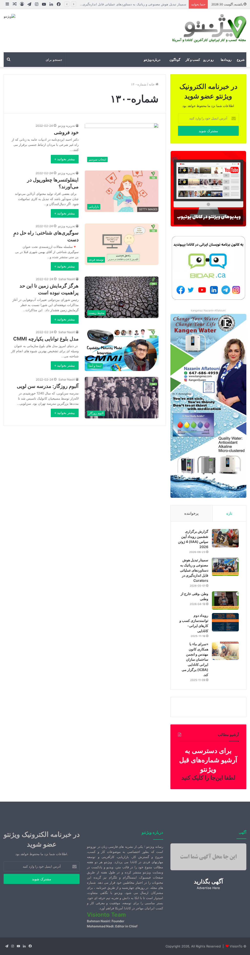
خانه (152, 84)
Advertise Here (208, 888)
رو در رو (208, 60)
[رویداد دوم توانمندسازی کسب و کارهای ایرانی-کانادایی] (225, 622)
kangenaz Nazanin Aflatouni (208, 310)
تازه (229, 513)
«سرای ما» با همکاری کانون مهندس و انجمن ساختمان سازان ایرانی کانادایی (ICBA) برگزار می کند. (195, 659)
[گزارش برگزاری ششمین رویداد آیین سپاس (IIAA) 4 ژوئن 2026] (225, 538)
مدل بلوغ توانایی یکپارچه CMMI (46, 339)
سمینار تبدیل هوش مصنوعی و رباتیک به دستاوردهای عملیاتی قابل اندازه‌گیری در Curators (194, 570)
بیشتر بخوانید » (64, 159)
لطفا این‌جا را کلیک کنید (208, 777)
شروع (241, 60)
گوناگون (174, 60)
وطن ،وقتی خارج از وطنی (169, 4)
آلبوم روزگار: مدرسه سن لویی (48, 386)
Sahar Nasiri (66, 279)
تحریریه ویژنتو (66, 125)
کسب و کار (193, 60)
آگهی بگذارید (208, 881)
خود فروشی (66, 132)
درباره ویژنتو (152, 60)
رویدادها (226, 60)
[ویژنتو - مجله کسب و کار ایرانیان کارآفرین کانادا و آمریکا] (208, 28)
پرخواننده (191, 513)
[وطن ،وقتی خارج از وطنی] (225, 600)
